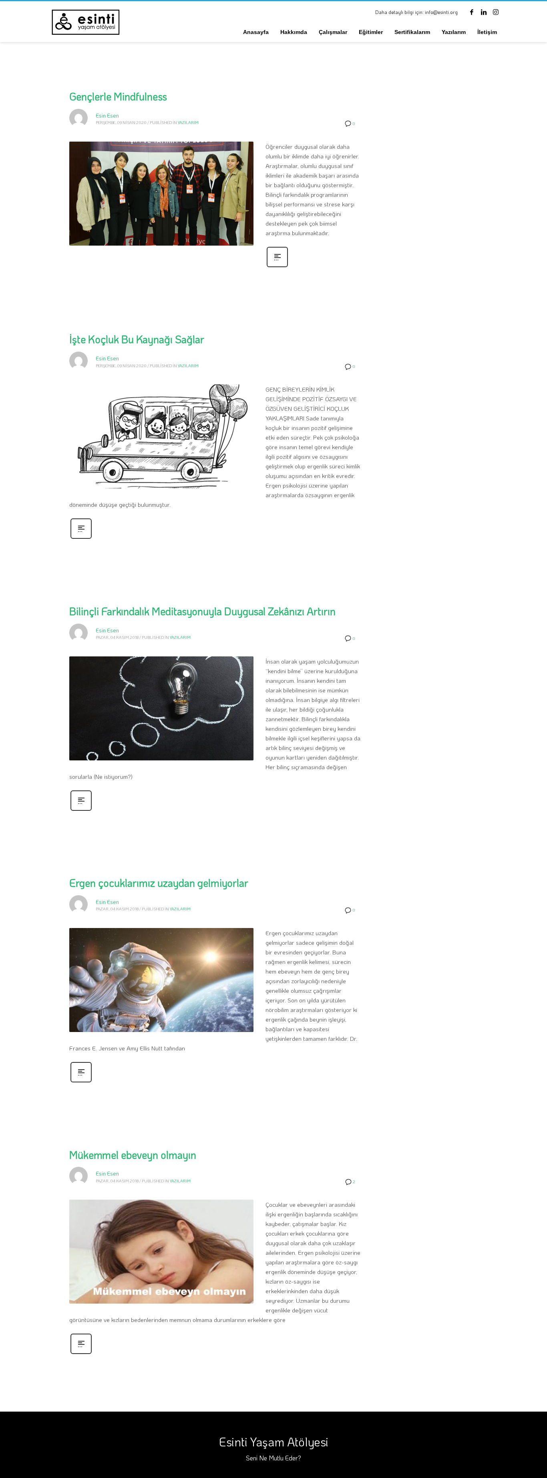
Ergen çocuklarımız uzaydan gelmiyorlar (158, 883)
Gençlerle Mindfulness (118, 96)
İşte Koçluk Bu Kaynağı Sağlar (136, 339)
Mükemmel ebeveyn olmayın (132, 1155)
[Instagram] (496, 12)
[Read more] (277, 266)
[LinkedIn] (484, 12)
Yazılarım (188, 122)
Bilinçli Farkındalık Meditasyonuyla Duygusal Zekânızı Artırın (202, 611)
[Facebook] (472, 12)
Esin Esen (107, 115)
